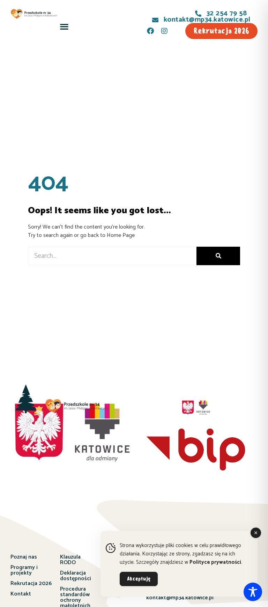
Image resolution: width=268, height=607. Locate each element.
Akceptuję (138, 579)
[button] (64, 26)
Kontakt (20, 594)
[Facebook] (150, 31)
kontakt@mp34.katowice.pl (180, 597)
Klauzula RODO (70, 559)
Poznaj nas (23, 557)
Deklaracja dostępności (75, 575)
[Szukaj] (218, 256)
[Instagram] (164, 31)
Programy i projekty (24, 570)
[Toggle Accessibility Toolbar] (253, 592)
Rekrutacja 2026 (31, 583)
